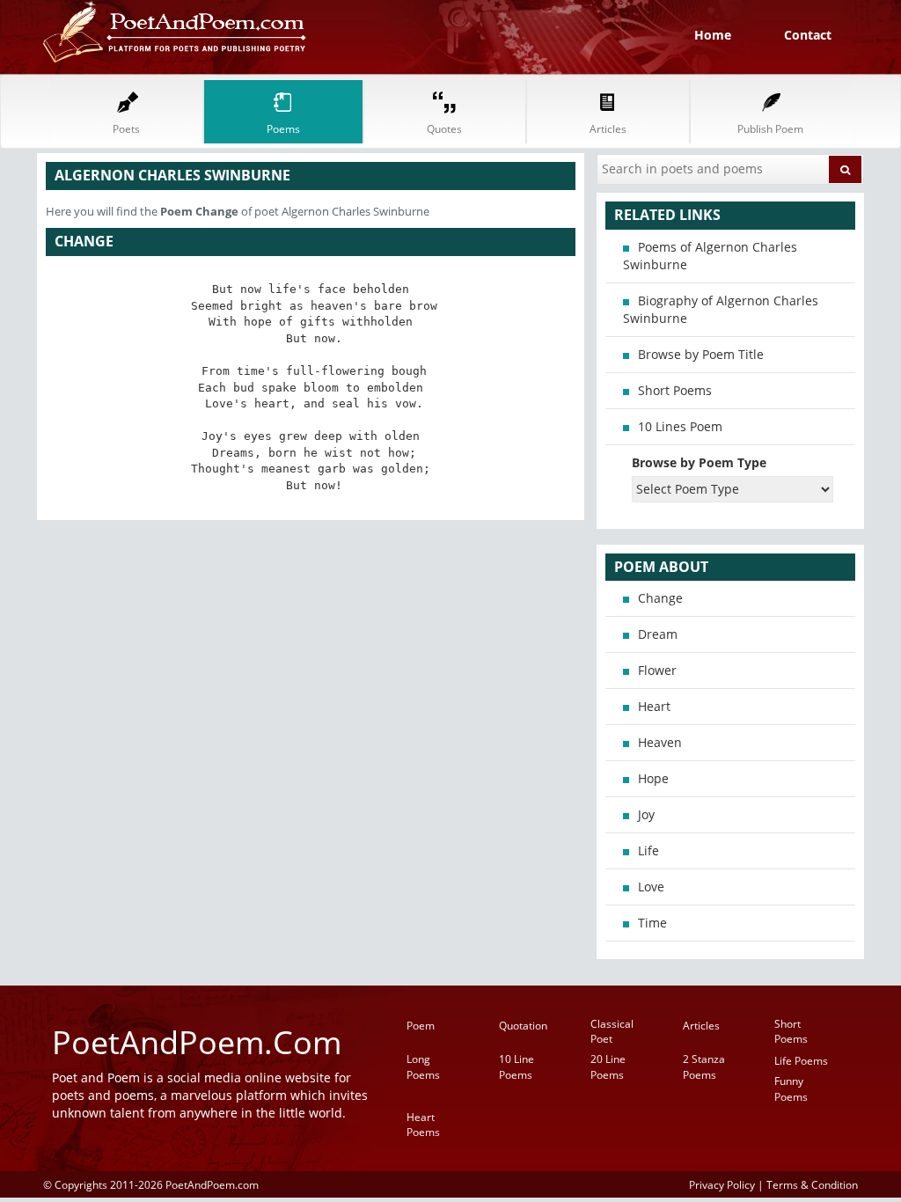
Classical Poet (612, 1031)
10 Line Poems (516, 1066)
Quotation (523, 1025)
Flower (657, 670)
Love (651, 886)
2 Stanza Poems (704, 1066)
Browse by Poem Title (701, 354)
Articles (701, 1025)
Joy (646, 814)
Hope (653, 778)
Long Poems (423, 1066)
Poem (421, 1025)
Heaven (660, 742)
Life (648, 850)
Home (712, 34)
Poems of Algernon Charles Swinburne (710, 255)
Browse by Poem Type (699, 462)
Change (660, 598)
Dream (658, 634)
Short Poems (675, 390)
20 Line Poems (608, 1066)
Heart (654, 706)
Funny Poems (791, 1088)
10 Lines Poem (680, 426)
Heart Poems (423, 1125)
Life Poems (801, 1060)
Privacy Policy (722, 1184)
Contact (807, 34)
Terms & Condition (812, 1184)
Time (652, 922)
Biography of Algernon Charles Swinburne (720, 309)
